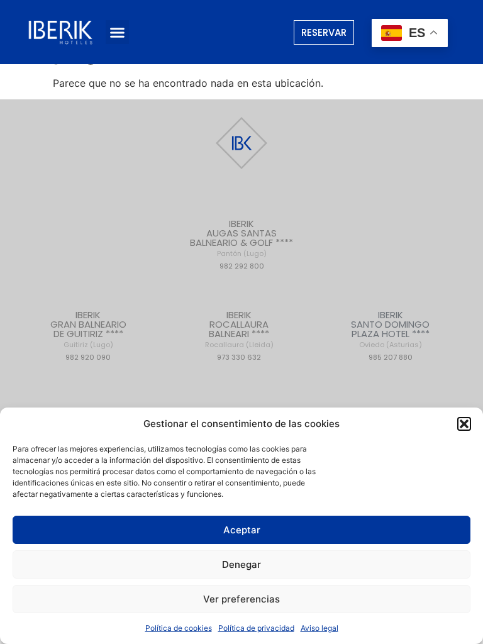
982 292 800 (241, 266)
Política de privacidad (256, 628)
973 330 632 (239, 357)
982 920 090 (88, 357)
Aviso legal (319, 628)
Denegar (241, 564)
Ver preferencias (241, 599)
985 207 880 (391, 357)
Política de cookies (178, 628)
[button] (464, 424)
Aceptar (241, 530)
